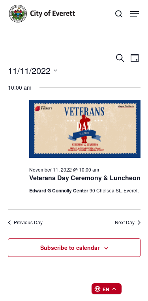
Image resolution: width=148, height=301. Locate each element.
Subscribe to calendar (69, 247)
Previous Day (28, 222)
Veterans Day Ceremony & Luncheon (85, 177)
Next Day (125, 222)
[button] (134, 14)
